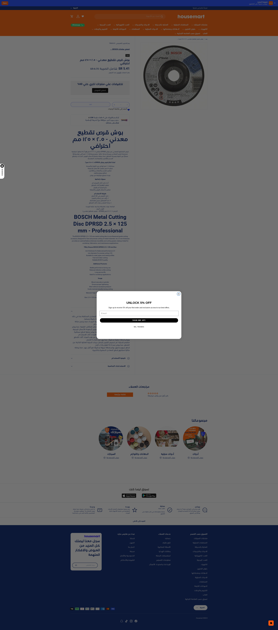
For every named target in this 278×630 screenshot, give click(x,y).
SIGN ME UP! (139, 320)
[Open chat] (271, 623)
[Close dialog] (178, 294)
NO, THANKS (139, 327)
